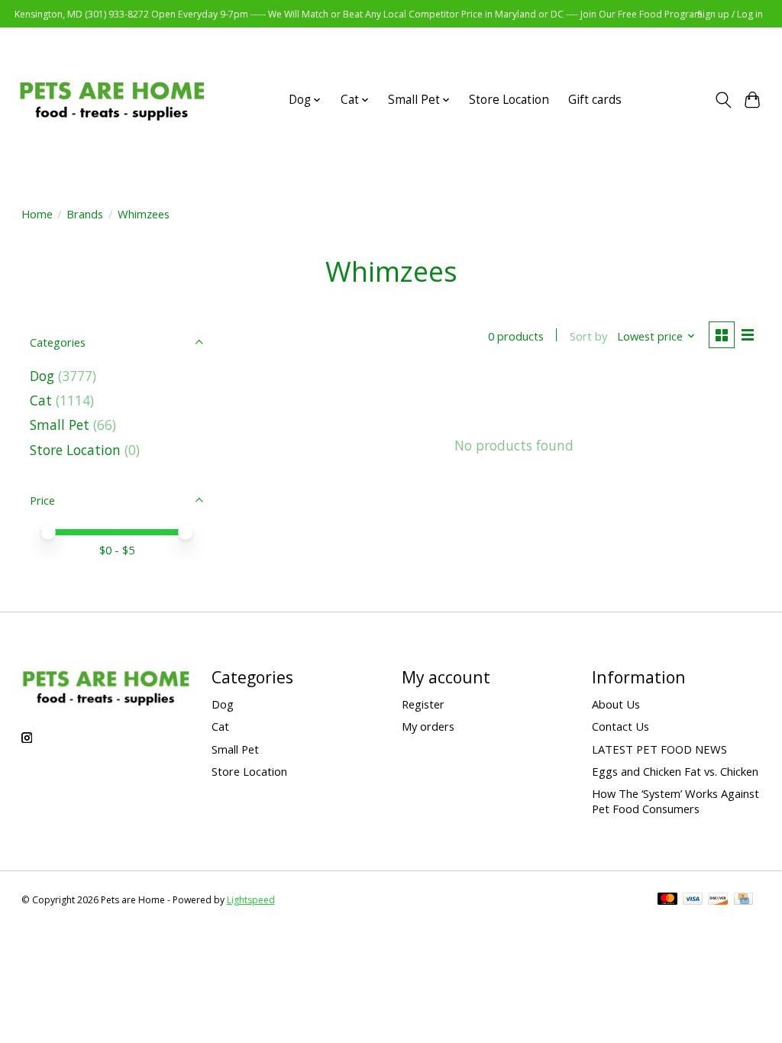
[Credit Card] (743, 900)
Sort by (588, 336)
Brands (84, 213)
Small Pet (59, 424)
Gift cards (595, 100)
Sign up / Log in (730, 14)
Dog (42, 376)
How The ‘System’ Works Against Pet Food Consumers (675, 801)
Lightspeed (251, 899)
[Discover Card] (718, 900)
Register (423, 704)
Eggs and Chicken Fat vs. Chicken (675, 771)
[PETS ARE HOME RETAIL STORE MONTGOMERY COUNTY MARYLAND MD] (111, 99)
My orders (428, 726)
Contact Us (620, 726)
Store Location (509, 100)
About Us (616, 704)
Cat (41, 400)
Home (37, 213)
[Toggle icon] (723, 100)
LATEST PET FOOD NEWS (659, 749)
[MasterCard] (667, 900)
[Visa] (693, 900)
